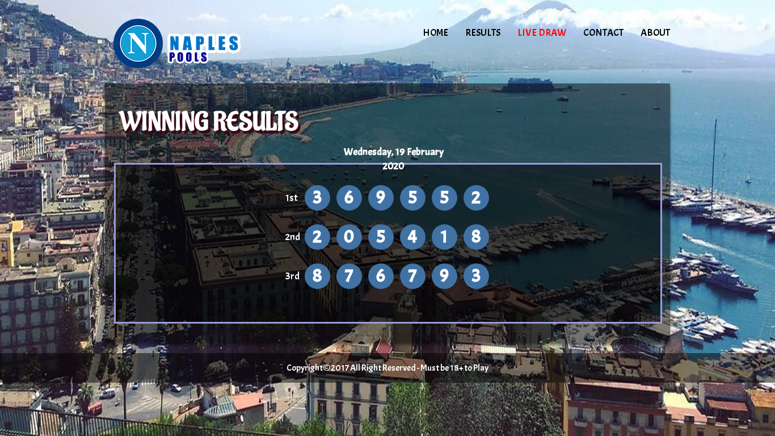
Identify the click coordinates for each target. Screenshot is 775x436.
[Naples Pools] (201, 42)
